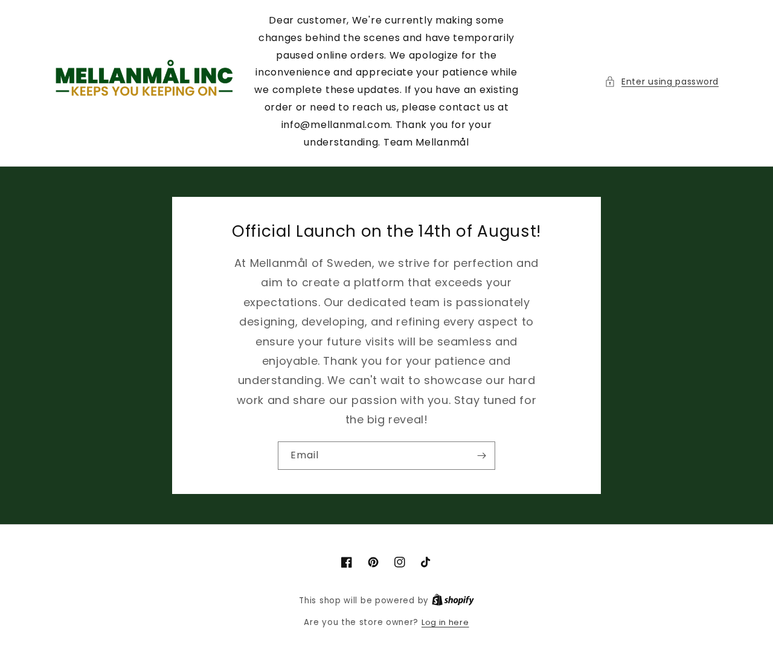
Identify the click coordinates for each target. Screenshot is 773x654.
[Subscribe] (481, 455)
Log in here (445, 622)
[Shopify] (453, 600)
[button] (662, 81)
